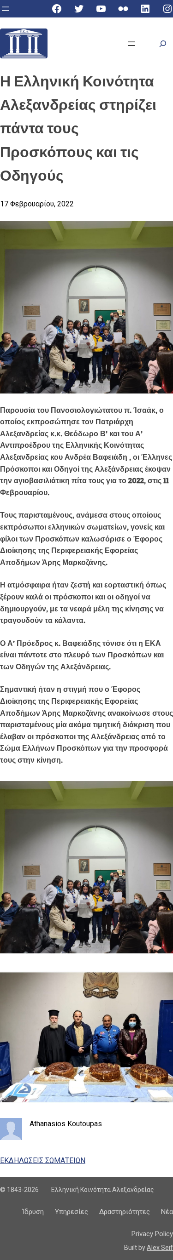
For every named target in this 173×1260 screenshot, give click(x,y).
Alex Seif (160, 1247)
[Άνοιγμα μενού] (5, 8)
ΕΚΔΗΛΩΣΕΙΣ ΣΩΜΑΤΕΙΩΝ (42, 1160)
